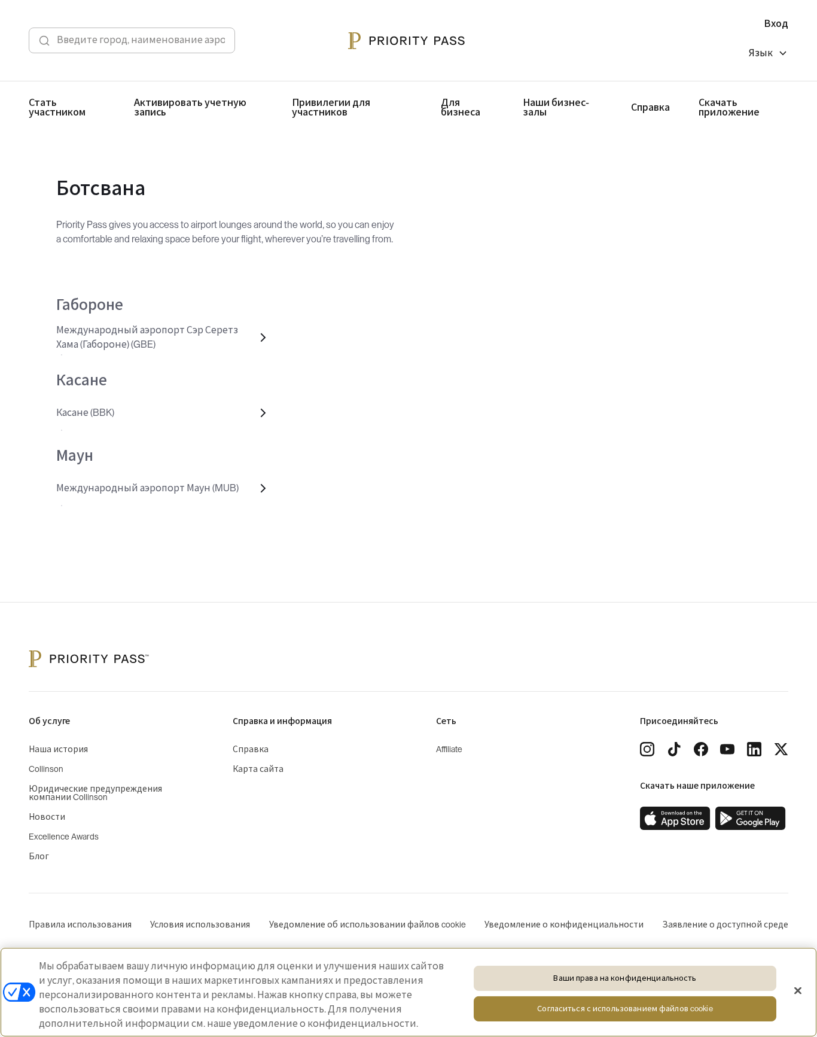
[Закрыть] (798, 991)
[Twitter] (781, 749)
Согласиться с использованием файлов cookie (624, 1009)
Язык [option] (761, 53)
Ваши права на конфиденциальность (624, 978)
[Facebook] (701, 749)
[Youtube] (727, 749)
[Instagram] (647, 749)
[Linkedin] (754, 749)
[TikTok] (674, 749)
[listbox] (768, 55)
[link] (675, 819)
